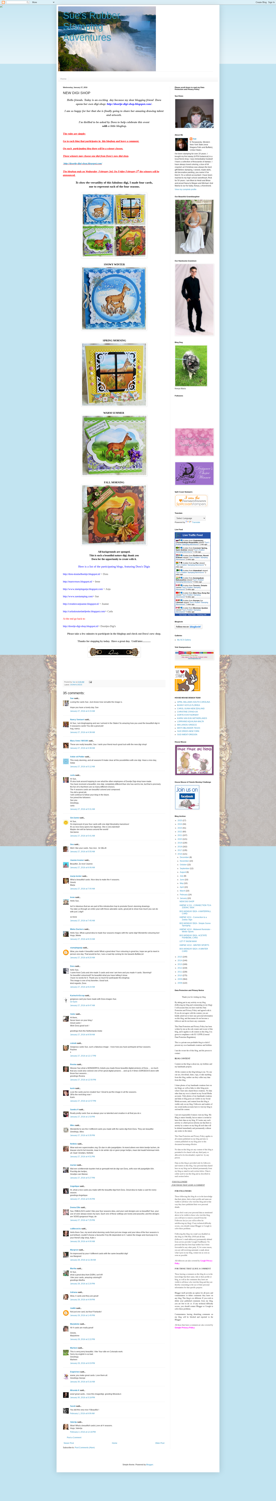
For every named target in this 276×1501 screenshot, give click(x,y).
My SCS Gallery (184, 640)
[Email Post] (90, 682)
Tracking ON (201, 615)
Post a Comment (74, 1437)
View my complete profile (185, 189)
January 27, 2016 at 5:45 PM (82, 1199)
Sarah (73, 1406)
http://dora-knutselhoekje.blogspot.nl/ (81, 574)
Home (63, 78)
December (184, 857)
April (182, 887)
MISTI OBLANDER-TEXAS (188, 728)
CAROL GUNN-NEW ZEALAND (191, 708)
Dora (72, 966)
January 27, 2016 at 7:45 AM (82, 921)
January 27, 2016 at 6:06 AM (82, 867)
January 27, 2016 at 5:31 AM (82, 809)
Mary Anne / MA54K (79, 741)
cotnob (73, 1043)
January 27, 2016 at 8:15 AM (82, 939)
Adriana (73, 1292)
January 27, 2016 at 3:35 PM (82, 1135)
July (182, 876)
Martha (73, 1268)
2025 (180, 820)
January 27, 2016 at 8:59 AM (82, 1035)
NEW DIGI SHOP (187, 901)
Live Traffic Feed (193, 535)
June (182, 880)
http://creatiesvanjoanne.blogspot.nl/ (81, 604)
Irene (72, 897)
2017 (180, 850)
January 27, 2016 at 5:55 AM (82, 851)
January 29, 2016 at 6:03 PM (82, 1363)
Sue (72, 698)
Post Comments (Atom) (85, 1447)
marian (73, 1165)
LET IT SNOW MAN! (188, 941)
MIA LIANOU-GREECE (187, 725)
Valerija (73, 1422)
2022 (180, 832)
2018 (180, 847)
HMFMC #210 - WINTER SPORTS (194, 945)
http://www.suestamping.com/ (78, 596)
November (184, 861)
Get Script (183, 615)
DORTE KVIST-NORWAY (188, 715)
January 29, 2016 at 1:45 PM (82, 1315)
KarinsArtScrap (77, 995)
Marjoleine (75, 1324)
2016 (180, 854)
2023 (180, 828)
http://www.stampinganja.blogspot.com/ (83, 589)
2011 (180, 972)
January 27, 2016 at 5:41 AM (82, 836)
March (183, 891)
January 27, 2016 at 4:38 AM (82, 732)
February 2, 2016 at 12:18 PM (83, 1432)
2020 (180, 839)
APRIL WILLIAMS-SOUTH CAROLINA (193, 702)
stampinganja (76, 948)
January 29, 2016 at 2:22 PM (82, 1339)
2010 (180, 975)
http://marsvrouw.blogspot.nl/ (77, 581)
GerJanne (74, 818)
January (183, 898)
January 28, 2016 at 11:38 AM (83, 1260)
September (185, 868)
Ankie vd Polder (77, 757)
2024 (180, 824)
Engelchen (75, 1372)
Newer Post (69, 1443)
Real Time (191, 615)
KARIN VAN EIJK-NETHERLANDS (192, 718)
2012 (180, 968)
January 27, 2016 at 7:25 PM (82, 1220)
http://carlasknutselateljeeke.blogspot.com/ (84, 611)
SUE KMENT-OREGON (187, 734)
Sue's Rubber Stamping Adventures (91, 26)
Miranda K (74, 1390)
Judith (73, 1308)
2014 (180, 960)
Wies (72, 1125)
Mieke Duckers (77, 929)
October (183, 865)
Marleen (73, 1348)
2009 (180, 979)
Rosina (73, 1064)
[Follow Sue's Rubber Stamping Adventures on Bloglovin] (188, 628)
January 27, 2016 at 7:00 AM (82, 889)
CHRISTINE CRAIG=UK (187, 712)
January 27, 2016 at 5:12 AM (82, 766)
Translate (196, 522)
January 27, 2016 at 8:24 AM (82, 987)
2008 (180, 983)
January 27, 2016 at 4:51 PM (82, 1156)
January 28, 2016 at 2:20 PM (82, 1284)
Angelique (74, 1186)
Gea (72, 844)
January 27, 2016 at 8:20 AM (82, 958)
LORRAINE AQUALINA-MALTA (190, 721)
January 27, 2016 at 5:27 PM (82, 1178)
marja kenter (76, 876)
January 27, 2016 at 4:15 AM (82, 711)
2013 (180, 964)
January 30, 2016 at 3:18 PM (82, 1397)
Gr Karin (73, 1002)
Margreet (74, 1250)
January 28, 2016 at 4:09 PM (82, 1300)
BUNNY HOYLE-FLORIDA (188, 705)
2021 (180, 835)
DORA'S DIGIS (76, 685)
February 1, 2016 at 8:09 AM (82, 1413)
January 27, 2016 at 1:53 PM (82, 1117)
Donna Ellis (75, 1207)
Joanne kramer (77, 860)
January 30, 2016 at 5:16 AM (82, 1382)
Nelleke (73, 1144)
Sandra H (74, 1109)
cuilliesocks (75, 1229)
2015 (180, 957)
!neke (72, 1014)
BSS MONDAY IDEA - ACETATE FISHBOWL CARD (193, 936)
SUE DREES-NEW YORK (188, 731)
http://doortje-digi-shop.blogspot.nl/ (80, 626)
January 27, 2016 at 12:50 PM (83, 1080)
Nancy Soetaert (77, 719)
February (184, 895)
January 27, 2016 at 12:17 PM (83, 1056)
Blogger (149, 1465)
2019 (180, 843)
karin (72, 1088)
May (182, 883)
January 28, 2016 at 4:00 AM (82, 1241)
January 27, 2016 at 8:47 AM (82, 1005)
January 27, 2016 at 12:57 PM (83, 1101)
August (183, 872)
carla (72, 775)
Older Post (159, 1443)
